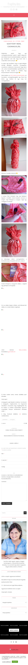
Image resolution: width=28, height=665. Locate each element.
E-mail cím (4, 460)
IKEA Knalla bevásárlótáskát (17, 75)
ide (20, 414)
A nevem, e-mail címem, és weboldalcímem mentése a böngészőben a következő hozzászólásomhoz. (12, 476)
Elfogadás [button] (15, 661)
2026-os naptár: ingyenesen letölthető (11, 576)
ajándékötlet (4, 419)
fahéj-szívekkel (22, 350)
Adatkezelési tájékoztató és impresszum (14, 653)
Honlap (3, 466)
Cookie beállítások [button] (6, 661)
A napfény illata (14, 4)
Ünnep (22, 41)
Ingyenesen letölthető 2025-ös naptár (10, 588)
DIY (14, 41)
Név (2, 453)
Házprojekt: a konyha (6, 592)
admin (4, 423)
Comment (3, 481)
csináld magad (8, 41)
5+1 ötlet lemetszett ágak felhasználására (11, 585)
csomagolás (12, 419)
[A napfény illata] (14, 650)
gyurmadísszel (11, 351)
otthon (18, 41)
